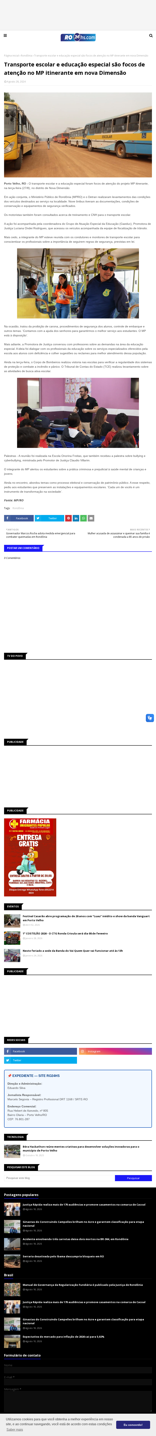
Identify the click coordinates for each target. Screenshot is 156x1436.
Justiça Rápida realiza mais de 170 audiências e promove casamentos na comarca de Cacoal (84, 1204)
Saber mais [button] (14, 1429)
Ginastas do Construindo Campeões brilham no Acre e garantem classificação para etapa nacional (83, 1224)
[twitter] (40, 1060)
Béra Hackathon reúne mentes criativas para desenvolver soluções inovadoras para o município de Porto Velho (81, 1148)
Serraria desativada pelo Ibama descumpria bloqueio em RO (63, 1256)
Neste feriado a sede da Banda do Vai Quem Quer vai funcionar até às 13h (73, 951)
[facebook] (40, 1051)
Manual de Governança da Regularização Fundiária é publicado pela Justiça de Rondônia (83, 1285)
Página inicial (11, 55)
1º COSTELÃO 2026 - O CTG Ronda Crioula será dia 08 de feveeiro (65, 933)
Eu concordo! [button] (133, 1424)
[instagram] (115, 1051)
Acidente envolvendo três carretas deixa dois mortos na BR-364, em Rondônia (75, 1239)
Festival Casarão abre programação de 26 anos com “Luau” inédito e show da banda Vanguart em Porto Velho (86, 918)
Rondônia (26, 55)
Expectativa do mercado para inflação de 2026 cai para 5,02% (63, 1336)
